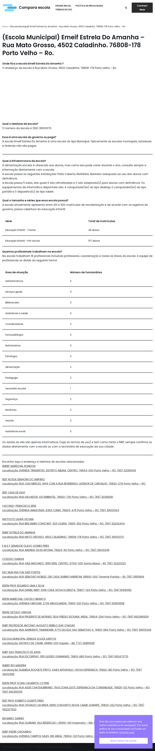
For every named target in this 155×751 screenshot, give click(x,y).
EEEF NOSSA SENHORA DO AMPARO (23, 479)
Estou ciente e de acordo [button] (124, 740)
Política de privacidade (89, 5)
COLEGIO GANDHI (13, 559)
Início (5, 26)
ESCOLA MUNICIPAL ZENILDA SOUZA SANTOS (29, 639)
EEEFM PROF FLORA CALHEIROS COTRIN (25, 683)
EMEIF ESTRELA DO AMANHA (18, 532)
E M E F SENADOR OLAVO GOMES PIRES (25, 546)
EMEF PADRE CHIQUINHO (16, 732)
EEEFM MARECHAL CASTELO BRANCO (24, 599)
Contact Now (142, 7)
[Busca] (126, 8)
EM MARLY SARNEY (13, 718)
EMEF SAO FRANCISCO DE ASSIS (21, 652)
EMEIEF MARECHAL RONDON (18, 466)
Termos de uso (63, 9)
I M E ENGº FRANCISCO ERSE (19, 506)
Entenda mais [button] (126, 732)
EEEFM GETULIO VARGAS (16, 612)
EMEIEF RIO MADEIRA (14, 665)
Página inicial (63, 5)
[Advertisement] (77, 96)
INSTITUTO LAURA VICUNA (18, 519)
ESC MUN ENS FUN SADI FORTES (21, 572)
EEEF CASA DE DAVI (13, 492)
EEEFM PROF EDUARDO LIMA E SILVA (23, 586)
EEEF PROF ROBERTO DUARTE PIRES (23, 701)
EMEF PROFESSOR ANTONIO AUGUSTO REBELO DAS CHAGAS (38, 625)
